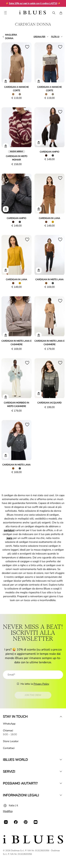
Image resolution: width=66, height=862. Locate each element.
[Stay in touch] (61, 716)
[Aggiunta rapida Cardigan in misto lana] (39, 270)
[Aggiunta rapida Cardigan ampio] (39, 143)
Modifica (7, 811)
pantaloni (9, 530)
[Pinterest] (26, 822)
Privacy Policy (41, 684)
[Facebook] (16, 822)
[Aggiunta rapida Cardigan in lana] (39, 209)
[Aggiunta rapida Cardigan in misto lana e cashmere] (6, 335)
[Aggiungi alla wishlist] (27, 47)
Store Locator (11, 741)
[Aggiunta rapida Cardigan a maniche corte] (6, 81)
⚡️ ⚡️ (33, 3)
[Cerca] (53, 13)
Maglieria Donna (11, 36)
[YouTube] (35, 822)
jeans (9, 538)
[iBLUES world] (61, 759)
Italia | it (13, 805)
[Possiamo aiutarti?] (61, 783)
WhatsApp (9, 723)
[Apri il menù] (5, 13)
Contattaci (8, 748)
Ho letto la (35, 684)
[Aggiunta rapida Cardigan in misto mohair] (6, 146)
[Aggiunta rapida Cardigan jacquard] (39, 394)
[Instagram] (6, 822)
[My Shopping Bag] (61, 13)
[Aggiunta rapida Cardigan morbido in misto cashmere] (6, 397)
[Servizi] (61, 771)
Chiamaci (8, 730)
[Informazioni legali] (61, 795)
